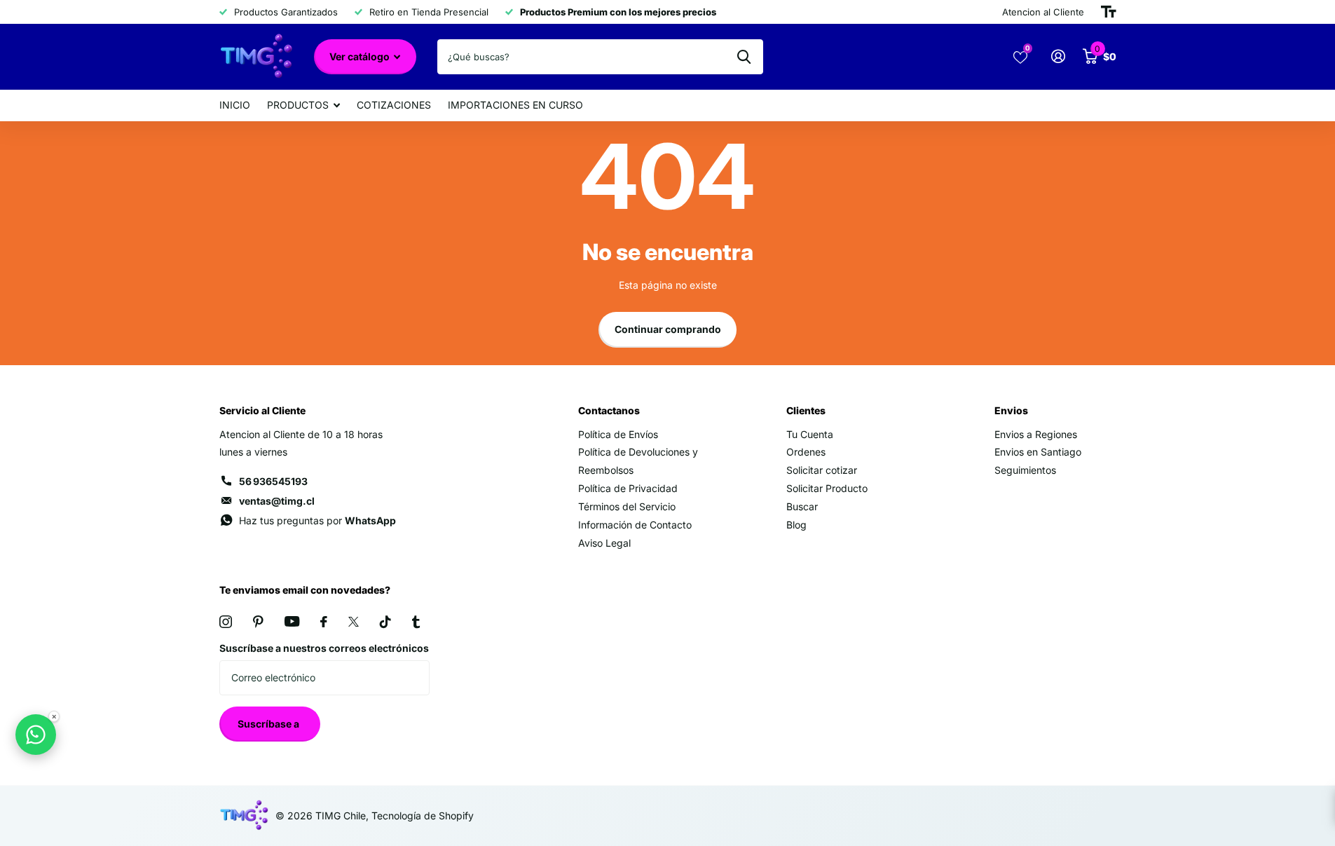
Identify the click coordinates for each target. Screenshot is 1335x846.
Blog (796, 525)
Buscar (802, 506)
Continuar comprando (668, 329)
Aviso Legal (604, 543)
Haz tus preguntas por (317, 520)
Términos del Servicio (627, 506)
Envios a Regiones (1035, 434)
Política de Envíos (618, 434)
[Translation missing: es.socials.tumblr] (416, 621)
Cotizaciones (394, 105)
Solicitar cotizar (821, 470)
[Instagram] (225, 621)
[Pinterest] (258, 621)
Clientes (806, 410)
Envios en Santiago (1037, 452)
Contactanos (609, 410)
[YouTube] (292, 621)
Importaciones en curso (515, 105)
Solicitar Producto (827, 488)
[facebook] (323, 621)
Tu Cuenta (809, 434)
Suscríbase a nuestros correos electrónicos (324, 648)
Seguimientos (1025, 470)
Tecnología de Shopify (422, 815)
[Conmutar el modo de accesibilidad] (1108, 12)
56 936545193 (273, 481)
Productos (298, 105)
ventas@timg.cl (277, 501)
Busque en (744, 56)
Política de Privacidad (628, 488)
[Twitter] (353, 622)
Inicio (234, 105)
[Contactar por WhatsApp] (35, 734)
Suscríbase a (269, 724)
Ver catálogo (360, 56)
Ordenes (806, 452)
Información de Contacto (635, 525)
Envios (1011, 410)
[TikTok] (385, 621)
